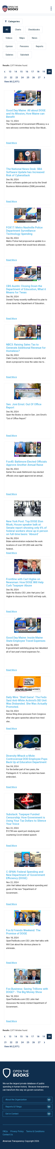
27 (39, 77)
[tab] (27, 1099)
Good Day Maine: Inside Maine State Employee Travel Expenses (25, 639)
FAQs (5, 1131)
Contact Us (8, 1134)
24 (22, 77)
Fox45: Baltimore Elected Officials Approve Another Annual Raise (26, 463)
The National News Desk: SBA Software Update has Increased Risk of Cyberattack (25, 172)
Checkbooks (34, 29)
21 (5, 77)
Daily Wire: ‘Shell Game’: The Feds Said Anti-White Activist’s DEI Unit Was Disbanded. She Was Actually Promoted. (26, 702)
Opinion (9, 46)
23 (16, 77)
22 (11, 77)
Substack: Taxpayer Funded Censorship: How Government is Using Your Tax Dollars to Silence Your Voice (26, 819)
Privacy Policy (17, 1131)
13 (10, 71)
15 (21, 71)
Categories (14, 21)
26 (33, 77)
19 (43, 71)
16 (27, 71)
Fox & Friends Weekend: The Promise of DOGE (23, 932)
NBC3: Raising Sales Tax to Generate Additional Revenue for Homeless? (26, 348)
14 (15, 71)
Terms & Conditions (35, 1131)
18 (38, 71)
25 (28, 77)
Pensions (24, 46)
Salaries (9, 54)
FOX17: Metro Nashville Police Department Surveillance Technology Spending (24, 230)
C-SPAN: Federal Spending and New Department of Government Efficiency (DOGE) (25, 875)
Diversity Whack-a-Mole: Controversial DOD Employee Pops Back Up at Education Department (26, 759)
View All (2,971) (11, 81)
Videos (9, 38)
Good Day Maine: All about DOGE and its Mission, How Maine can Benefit (26, 113)
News (34, 38)
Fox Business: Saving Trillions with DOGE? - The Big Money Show (27, 990)
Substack (24, 54)
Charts (18, 29)
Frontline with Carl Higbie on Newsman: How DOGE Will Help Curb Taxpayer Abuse (25, 582)
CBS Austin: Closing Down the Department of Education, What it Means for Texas (26, 289)
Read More (11, 143)
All (7, 29)
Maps (22, 38)
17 (32, 71)
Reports (39, 46)
